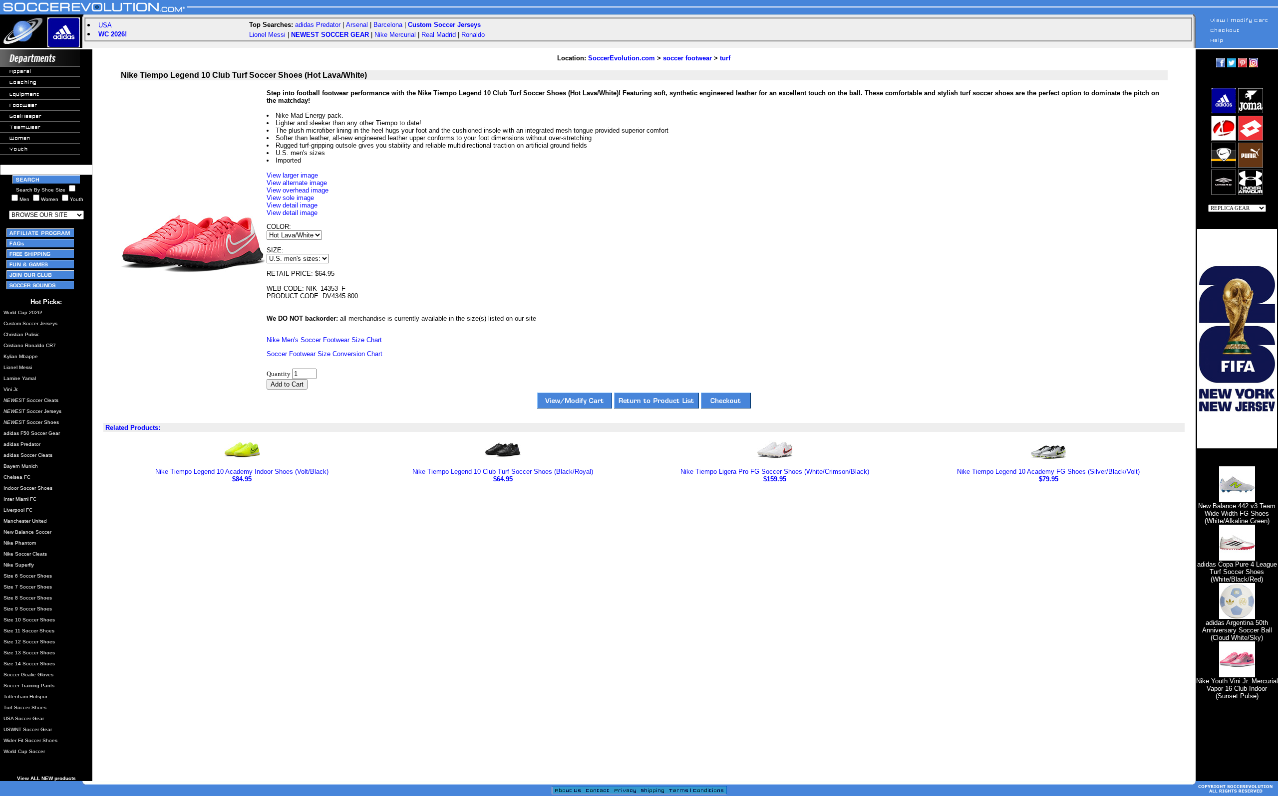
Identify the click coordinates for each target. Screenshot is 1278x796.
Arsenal (357, 24)
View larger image (292, 175)
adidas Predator (317, 24)
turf (725, 58)
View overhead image (297, 190)
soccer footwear (687, 58)
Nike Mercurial (395, 34)
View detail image (292, 205)
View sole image (290, 197)
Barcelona (387, 24)
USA (105, 25)
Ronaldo (473, 34)
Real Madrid (438, 34)
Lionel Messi (267, 34)
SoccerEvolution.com (621, 58)
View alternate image (297, 183)
